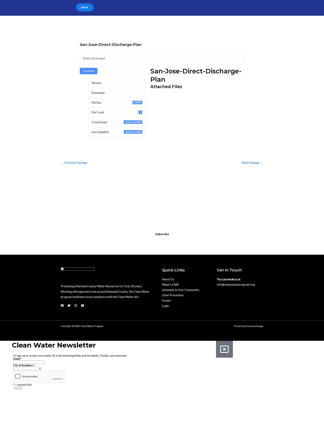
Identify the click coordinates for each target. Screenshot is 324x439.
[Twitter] (69, 305)
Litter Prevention (173, 295)
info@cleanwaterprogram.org (236, 284)
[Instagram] (75, 305)
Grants (166, 300)
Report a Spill (170, 284)
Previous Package (74, 162)
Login (165, 306)
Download (88, 70)
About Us (168, 279)
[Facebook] (62, 305)
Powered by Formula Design (248, 326)
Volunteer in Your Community (180, 290)
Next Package (252, 162)
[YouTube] (82, 305)
